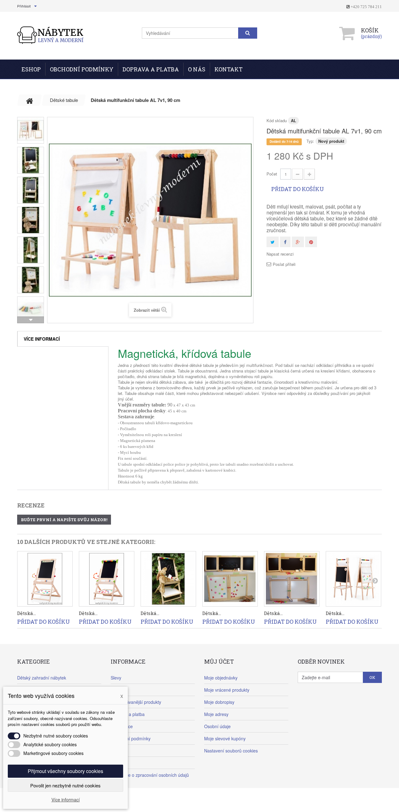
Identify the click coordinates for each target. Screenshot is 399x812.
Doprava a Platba (151, 69)
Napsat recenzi (280, 254)
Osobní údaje (217, 726)
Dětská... (26, 613)
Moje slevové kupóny (225, 738)
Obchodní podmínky (81, 69)
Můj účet (219, 661)
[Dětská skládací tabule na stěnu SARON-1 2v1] (230, 579)
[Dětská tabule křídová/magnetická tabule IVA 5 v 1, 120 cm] (353, 579)
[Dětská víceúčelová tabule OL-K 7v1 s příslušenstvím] (106, 579)
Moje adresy (216, 714)
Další (30, 319)
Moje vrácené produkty (226, 690)
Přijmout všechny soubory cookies (65, 771)
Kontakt (228, 69)
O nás (196, 69)
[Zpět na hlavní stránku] (29, 100)
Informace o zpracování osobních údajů (150, 775)
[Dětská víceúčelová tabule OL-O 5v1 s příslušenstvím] (45, 579)
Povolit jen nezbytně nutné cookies (65, 785)
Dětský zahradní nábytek (41, 678)
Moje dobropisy (219, 702)
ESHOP (31, 69)
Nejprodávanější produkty (136, 702)
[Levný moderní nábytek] (50, 35)
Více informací (42, 339)
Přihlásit (24, 6)
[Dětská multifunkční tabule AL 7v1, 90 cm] (30, 130)
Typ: (310, 141)
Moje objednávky (221, 678)
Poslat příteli (284, 264)
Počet (272, 174)
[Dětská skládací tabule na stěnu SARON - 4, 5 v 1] (292, 579)
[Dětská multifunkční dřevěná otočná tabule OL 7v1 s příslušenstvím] (168, 579)
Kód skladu (277, 120)
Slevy (116, 678)
